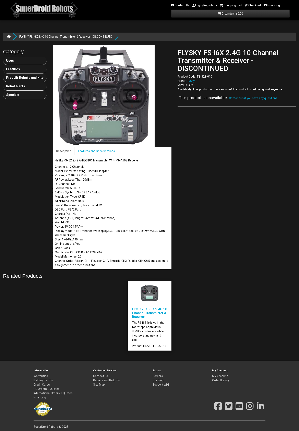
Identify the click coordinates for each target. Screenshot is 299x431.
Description (63, 151)
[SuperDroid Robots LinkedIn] (260, 408)
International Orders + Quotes (53, 393)
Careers (158, 376)
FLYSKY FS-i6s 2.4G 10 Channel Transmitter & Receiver (149, 313)
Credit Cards (42, 384)
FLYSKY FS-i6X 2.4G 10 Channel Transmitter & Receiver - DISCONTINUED (65, 36)
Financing (40, 397)
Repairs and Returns (106, 380)
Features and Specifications (96, 151)
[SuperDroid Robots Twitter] (229, 408)
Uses (10, 61)
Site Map (99, 384)
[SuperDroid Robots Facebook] (218, 408)
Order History (220, 380)
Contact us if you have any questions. (253, 98)
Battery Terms (43, 380)
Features (13, 69)
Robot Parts (15, 86)
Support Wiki (161, 384)
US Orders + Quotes (47, 388)
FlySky (191, 81)
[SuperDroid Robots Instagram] (250, 408)
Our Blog (158, 380)
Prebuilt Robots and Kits (25, 78)
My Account (220, 376)
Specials (12, 95)
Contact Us (100, 376)
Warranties (41, 376)
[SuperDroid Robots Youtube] (239, 408)
